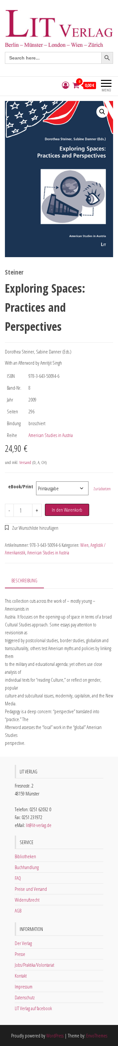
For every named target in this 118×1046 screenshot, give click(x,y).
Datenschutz (25, 997)
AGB (18, 910)
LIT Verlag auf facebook (33, 1008)
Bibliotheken (25, 856)
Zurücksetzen (102, 489)
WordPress (55, 1035)
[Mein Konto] (65, 85)
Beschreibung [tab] (24, 580)
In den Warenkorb (67, 509)
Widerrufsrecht (27, 899)
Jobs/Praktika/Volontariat (34, 964)
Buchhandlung (27, 867)
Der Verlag (23, 943)
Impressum (23, 986)
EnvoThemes (96, 1035)
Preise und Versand (31, 889)
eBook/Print (20, 486)
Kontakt (21, 975)
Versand (25, 462)
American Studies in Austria (51, 435)
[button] (102, 112)
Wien (84, 545)
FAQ (18, 878)
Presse (20, 954)
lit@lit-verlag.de (38, 825)
